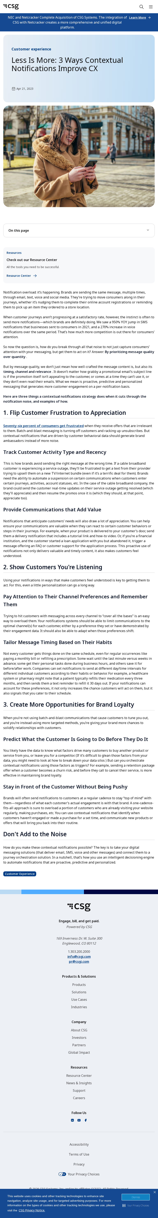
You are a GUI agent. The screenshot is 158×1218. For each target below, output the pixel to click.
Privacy (79, 1164)
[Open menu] (151, 7)
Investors (79, 1037)
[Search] (141, 7)
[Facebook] (85, 1120)
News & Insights (79, 1083)
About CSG (79, 1030)
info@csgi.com (79, 956)
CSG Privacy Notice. (32, 1210)
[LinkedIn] (72, 1120)
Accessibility (79, 1144)
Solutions (79, 992)
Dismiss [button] (136, 1197)
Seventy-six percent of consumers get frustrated (43, 425)
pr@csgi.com (79, 961)
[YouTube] (79, 1120)
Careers (79, 1098)
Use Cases (79, 999)
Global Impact (79, 1052)
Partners (79, 1045)
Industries (79, 1007)
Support (79, 1090)
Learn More (137, 17)
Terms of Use (79, 1154)
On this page (18, 230)
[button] (136, 1205)
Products (79, 984)
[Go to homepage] (11, 6)
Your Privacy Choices (84, 1174)
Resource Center (79, 1075)
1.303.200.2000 (79, 951)
